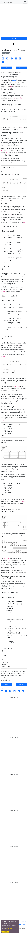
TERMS (24, 922)
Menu (14, 38)
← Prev (7, 68)
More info (9, 928)
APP (24, 925)
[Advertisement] (14, 21)
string (14, 80)
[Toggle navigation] (25, 2)
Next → (21, 68)
